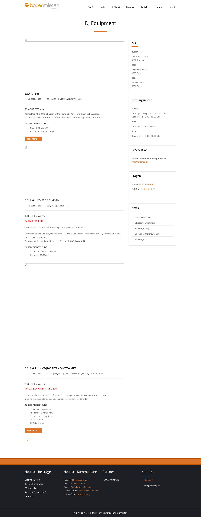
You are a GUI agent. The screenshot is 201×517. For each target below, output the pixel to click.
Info (172, 6)
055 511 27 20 (148, 189)
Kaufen (159, 6)
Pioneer (64, 206)
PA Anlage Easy (142, 228)
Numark (72, 99)
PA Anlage (139, 239)
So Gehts (145, 6)
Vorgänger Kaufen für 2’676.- (41, 388)
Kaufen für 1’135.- (35, 220)
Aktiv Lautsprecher (79, 480)
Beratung (148, 480)
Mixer (64, 99)
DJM (56, 206)
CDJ (48, 206)
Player (102, 373)
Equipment (75, 373)
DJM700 (65, 373)
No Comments (34, 99)
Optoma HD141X (143, 217)
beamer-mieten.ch (111, 479)
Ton (89, 6)
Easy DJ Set (32, 93)
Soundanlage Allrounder (81, 487)
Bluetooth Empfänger (145, 222)
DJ (58, 99)
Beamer (130, 6)
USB (79, 99)
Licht (103, 6)
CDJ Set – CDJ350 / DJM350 (42, 200)
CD (48, 373)
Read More (32, 139)
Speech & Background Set (147, 233)
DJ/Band (116, 6)
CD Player (51, 99)
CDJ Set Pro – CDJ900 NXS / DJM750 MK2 (50, 368)
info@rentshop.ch (140, 161)
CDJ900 (54, 373)
